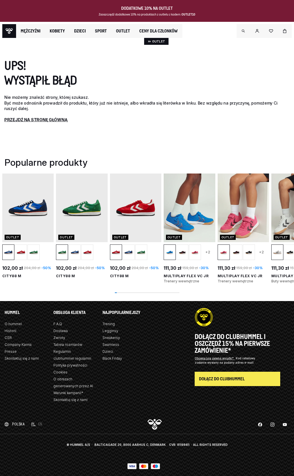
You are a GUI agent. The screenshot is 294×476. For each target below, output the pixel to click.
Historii (10, 331)
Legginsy (110, 331)
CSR (8, 338)
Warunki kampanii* (68, 393)
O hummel (13, 324)
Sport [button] (101, 31)
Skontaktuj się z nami (22, 358)
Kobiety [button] (57, 31)
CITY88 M (11, 276)
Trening (108, 324)
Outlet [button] (123, 31)
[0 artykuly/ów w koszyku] (285, 31)
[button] (243, 31)
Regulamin (62, 351)
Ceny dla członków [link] (158, 30)
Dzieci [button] (80, 31)
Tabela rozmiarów (67, 344)
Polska (18, 424)
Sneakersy (111, 338)
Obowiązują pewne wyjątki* (215, 358)
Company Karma (18, 344)
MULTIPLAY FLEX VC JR (186, 276)
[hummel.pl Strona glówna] (9, 31)
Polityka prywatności (70, 365)
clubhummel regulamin (72, 358)
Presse (11, 351)
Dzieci (107, 351)
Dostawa (60, 331)
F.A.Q (57, 324)
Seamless (110, 344)
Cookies (60, 372)
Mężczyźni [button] (30, 31)
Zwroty (59, 338)
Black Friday (112, 358)
